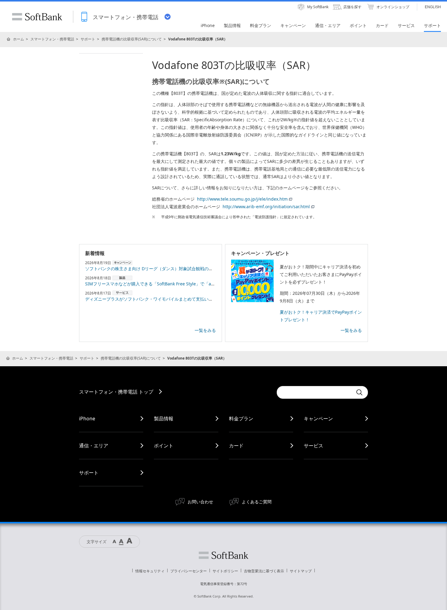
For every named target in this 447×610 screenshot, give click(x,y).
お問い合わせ (200, 502)
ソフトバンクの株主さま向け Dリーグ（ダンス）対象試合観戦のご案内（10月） (162, 268)
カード (236, 445)
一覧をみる (205, 330)
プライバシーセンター (188, 571)
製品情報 (163, 418)
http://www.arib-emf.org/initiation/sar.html (266, 206)
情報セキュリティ (150, 571)
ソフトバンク (223, 555)
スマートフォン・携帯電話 (52, 39)
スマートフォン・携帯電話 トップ (116, 391)
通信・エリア (93, 445)
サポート (88, 39)
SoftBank (37, 17)
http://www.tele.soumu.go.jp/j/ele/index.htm (242, 199)
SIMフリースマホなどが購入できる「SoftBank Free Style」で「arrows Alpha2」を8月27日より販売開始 (186, 284)
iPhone (87, 418)
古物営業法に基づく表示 (264, 571)
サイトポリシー (225, 571)
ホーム (18, 39)
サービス (313, 445)
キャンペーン (318, 418)
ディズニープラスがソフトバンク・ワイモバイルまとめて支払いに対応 (153, 299)
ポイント (163, 445)
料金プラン (241, 418)
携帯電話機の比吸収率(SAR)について (132, 39)
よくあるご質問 (257, 502)
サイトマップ (301, 571)
